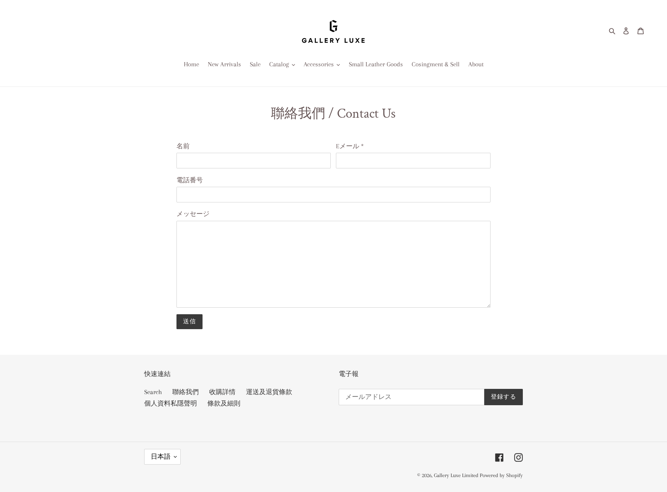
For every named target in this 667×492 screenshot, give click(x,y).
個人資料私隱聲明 (170, 403)
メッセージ (192, 213)
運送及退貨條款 (269, 392)
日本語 (161, 456)
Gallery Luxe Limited (457, 475)
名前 (183, 146)
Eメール (350, 146)
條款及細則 (223, 403)
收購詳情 (222, 392)
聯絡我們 (185, 392)
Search (153, 392)
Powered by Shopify (501, 475)
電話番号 (189, 180)
